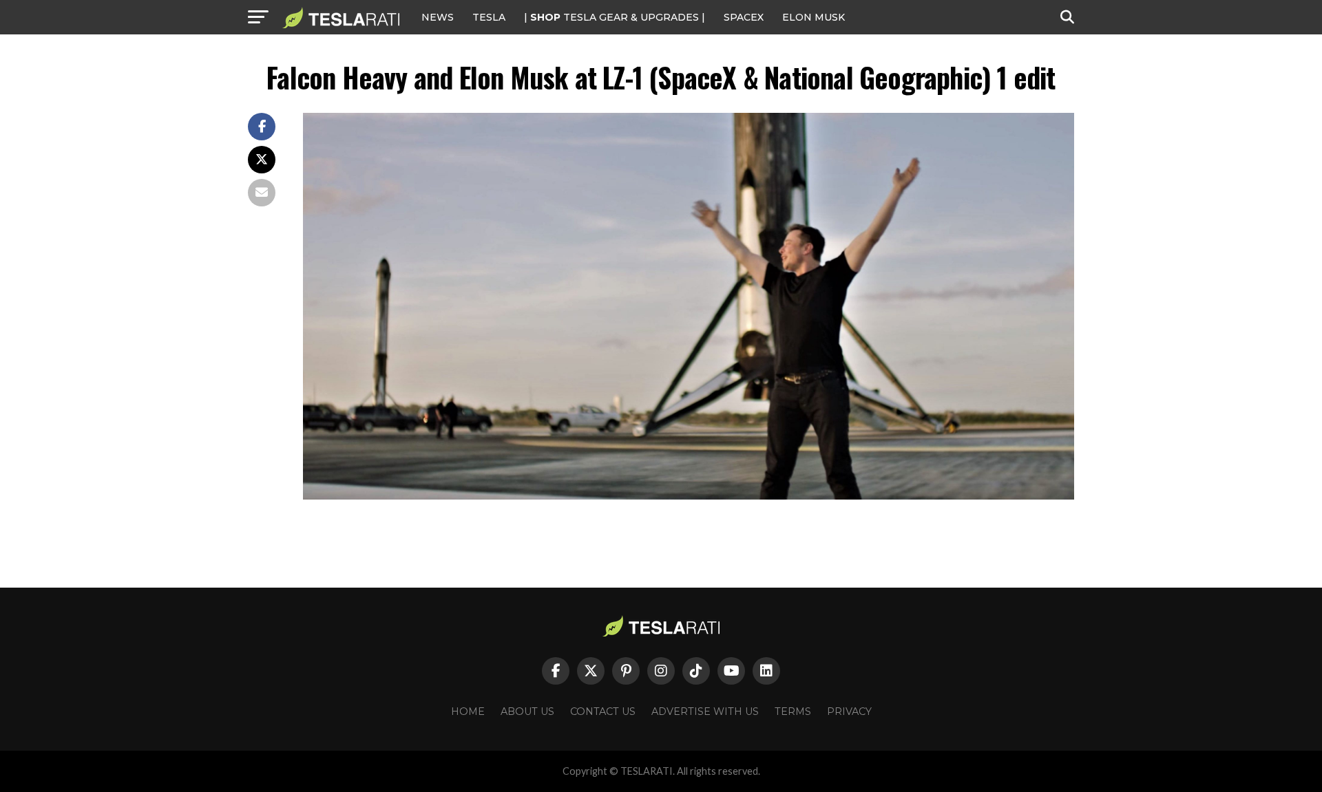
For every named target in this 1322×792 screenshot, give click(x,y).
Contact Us (603, 711)
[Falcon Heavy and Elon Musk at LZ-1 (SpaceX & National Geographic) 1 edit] (688, 495)
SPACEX (744, 17)
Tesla (488, 17)
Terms (793, 711)
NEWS (437, 17)
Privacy (849, 711)
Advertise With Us (705, 711)
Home (468, 711)
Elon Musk (813, 17)
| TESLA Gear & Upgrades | (614, 17)
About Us (527, 711)
